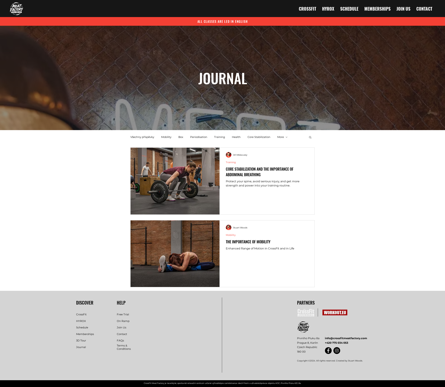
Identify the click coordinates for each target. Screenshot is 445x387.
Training (219, 137)
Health (236, 137)
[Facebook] (328, 350)
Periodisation (198, 137)
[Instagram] (336, 350)
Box (180, 137)
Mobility (166, 137)
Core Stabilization (259, 137)
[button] (310, 137)
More (280, 137)
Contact (122, 334)
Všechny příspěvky (142, 137)
